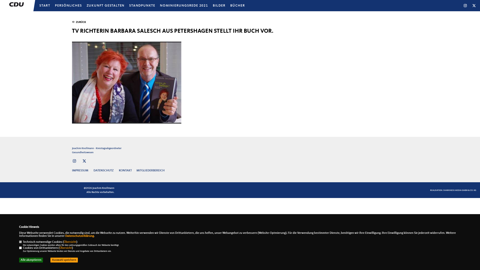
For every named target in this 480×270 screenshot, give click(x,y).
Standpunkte (142, 5)
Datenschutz (104, 170)
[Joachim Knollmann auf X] (84, 161)
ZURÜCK (80, 22)
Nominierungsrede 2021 (184, 5)
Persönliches (68, 5)
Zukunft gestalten (106, 5)
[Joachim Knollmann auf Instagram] (74, 161)
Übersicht (70, 242)
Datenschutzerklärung (79, 236)
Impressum (80, 170)
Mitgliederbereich (150, 170)
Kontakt (125, 170)
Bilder (219, 5)
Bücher (237, 5)
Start (44, 5)
